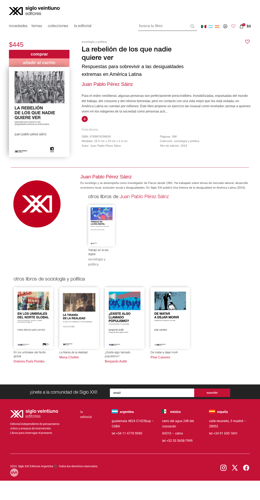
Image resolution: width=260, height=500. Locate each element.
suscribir (212, 392)
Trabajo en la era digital (98, 252)
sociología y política (94, 41)
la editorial (86, 414)
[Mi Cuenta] (225, 26)
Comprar (39, 54)
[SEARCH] (192, 26)
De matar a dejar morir (164, 352)
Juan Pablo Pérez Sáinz (107, 84)
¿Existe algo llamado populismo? (117, 354)
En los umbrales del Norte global (30, 354)
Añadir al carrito (39, 62)
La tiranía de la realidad (73, 352)
